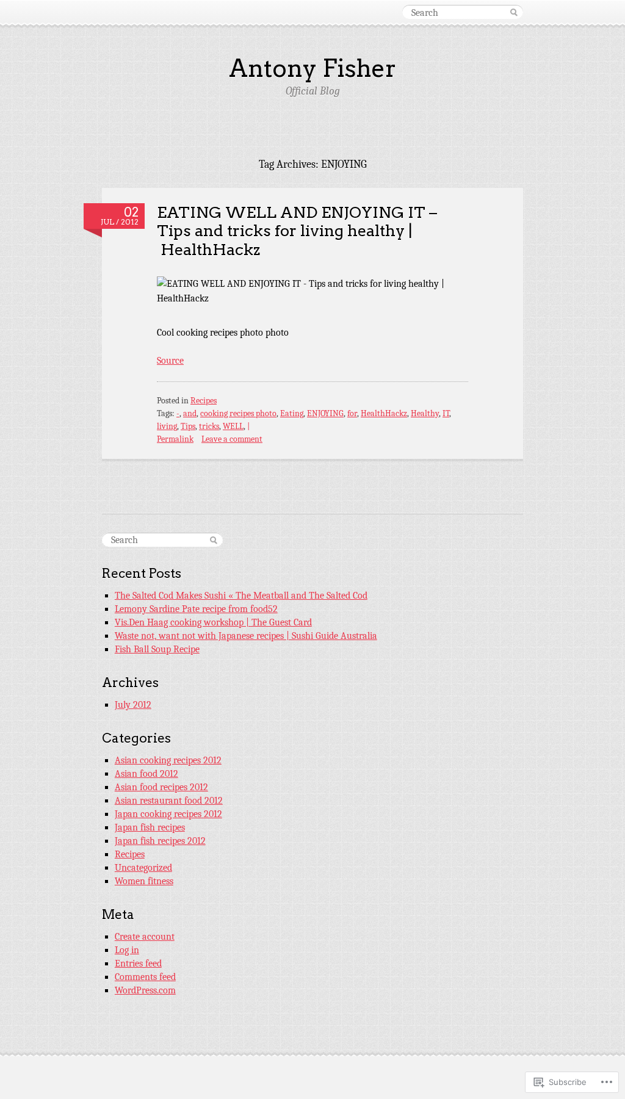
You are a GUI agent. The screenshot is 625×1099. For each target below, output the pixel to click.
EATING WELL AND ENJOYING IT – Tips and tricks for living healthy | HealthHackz (297, 231)
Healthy (425, 413)
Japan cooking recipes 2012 (168, 814)
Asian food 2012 (146, 773)
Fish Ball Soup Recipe (157, 649)
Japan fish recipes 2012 (160, 840)
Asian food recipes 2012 (161, 787)
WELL (233, 426)
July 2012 (133, 704)
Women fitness (144, 881)
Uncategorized (143, 867)
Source (170, 360)
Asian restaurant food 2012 (169, 800)
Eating (291, 413)
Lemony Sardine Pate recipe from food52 (196, 609)
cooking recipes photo (238, 413)
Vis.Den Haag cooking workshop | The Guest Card (213, 622)
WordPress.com (145, 990)
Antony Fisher (312, 68)
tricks (209, 426)
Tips (188, 426)
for (352, 413)
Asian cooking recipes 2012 (168, 760)
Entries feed (138, 963)
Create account (145, 936)
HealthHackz (384, 413)
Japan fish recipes (150, 827)
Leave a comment (231, 439)
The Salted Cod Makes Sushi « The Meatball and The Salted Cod (241, 595)
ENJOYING (325, 413)
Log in (127, 950)
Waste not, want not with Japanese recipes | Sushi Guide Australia (246, 635)
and (190, 413)
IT (446, 413)
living (167, 426)
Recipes (203, 400)
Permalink (175, 439)
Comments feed (145, 976)
